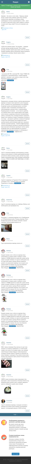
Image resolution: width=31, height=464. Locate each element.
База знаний (15, 454)
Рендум (15, 2)
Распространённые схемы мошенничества (16, 436)
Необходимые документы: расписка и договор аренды (17, 421)
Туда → (15, 414)
